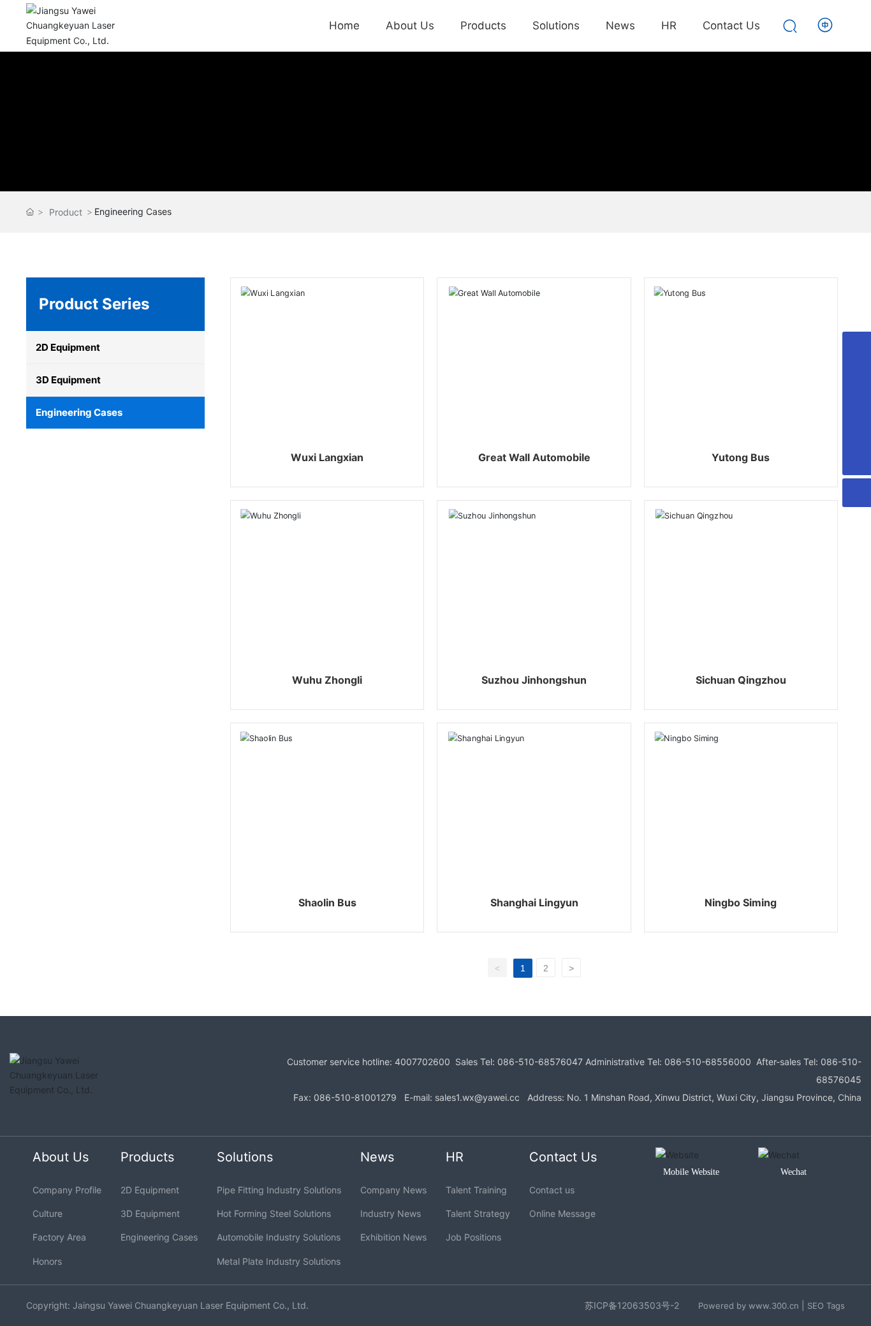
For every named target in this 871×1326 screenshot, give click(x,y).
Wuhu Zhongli (327, 680)
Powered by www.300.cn (748, 1305)
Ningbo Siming (741, 902)
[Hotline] (856, 432)
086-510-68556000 (707, 1061)
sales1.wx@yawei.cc (477, 1097)
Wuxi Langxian (327, 457)
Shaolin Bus (327, 902)
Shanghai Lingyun (534, 902)
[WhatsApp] (856, 374)
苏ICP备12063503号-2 (632, 1305)
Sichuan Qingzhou (741, 680)
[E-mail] (856, 403)
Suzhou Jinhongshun (534, 680)
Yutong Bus (741, 457)
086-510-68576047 (540, 1061)
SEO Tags (826, 1305)
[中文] (826, 24)
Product (65, 212)
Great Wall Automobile (534, 457)
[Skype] (856, 346)
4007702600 (422, 1061)
